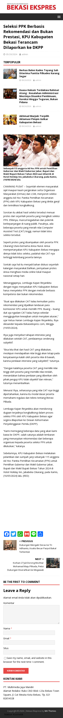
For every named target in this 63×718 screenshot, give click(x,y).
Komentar (8, 603)
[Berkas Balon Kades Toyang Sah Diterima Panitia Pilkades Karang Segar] (10, 76)
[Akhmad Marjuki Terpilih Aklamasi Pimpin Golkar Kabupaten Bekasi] (10, 122)
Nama (7, 628)
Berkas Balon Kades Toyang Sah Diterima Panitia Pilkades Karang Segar (39, 73)
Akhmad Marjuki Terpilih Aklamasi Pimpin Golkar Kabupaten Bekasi (34, 119)
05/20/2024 (11, 54)
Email (6, 638)
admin (25, 54)
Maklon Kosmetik (13, 714)
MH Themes (50, 711)
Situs (6, 648)
